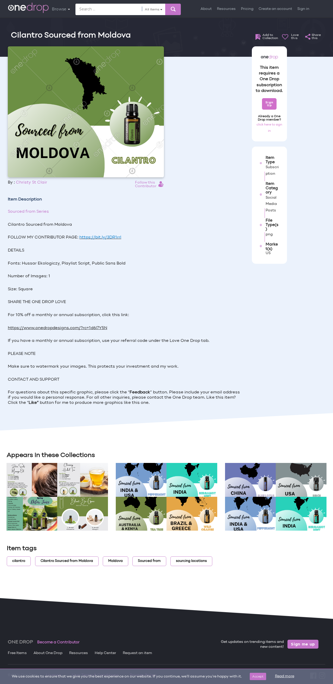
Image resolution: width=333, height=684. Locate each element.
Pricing (247, 9)
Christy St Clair (31, 182)
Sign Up (269, 104)
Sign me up (303, 644)
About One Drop (48, 653)
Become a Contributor (58, 642)
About (206, 9)
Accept (258, 676)
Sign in (303, 9)
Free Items (17, 653)
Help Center (105, 653)
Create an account (275, 9)
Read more (284, 676)
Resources (226, 9)
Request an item (137, 653)
